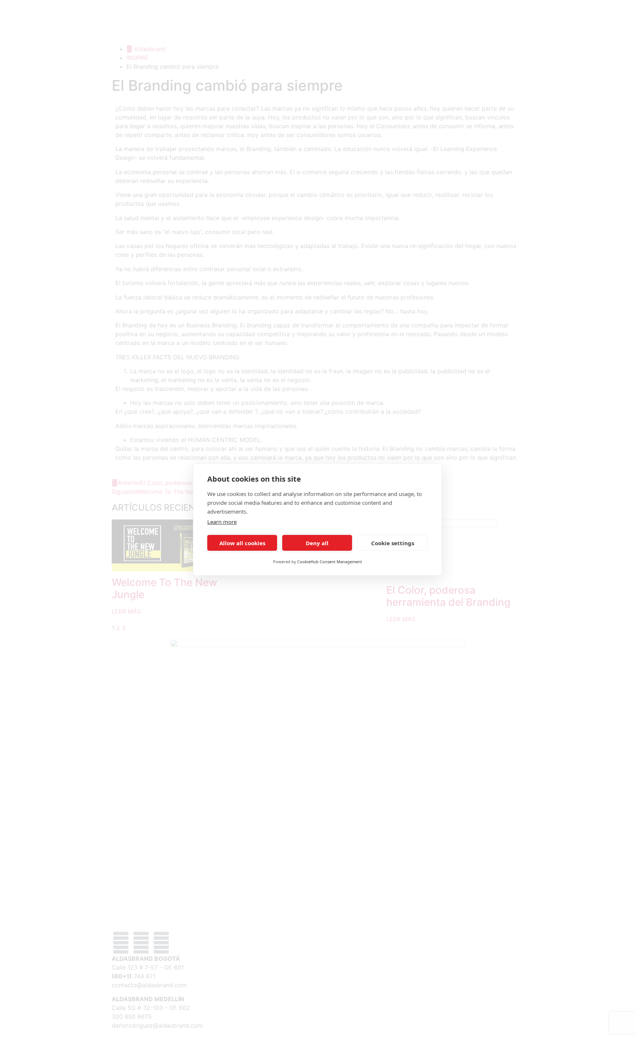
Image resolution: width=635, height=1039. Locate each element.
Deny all (317, 543)
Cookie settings (392, 543)
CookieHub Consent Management (329, 561)
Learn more (222, 521)
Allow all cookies (242, 543)
